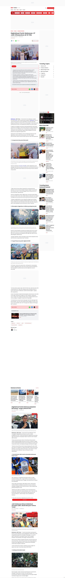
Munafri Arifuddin (22, 165)
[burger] (53, 9)
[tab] (14, 66)
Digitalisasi (32, 120)
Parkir (16, 120)
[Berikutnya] (38, 375)
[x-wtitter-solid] (34, 89)
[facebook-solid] (32, 89)
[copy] (37, 89)
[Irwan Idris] (12, 329)
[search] (46, 8)
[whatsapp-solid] (29, 89)
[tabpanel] (25, 77)
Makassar (13, 119)
